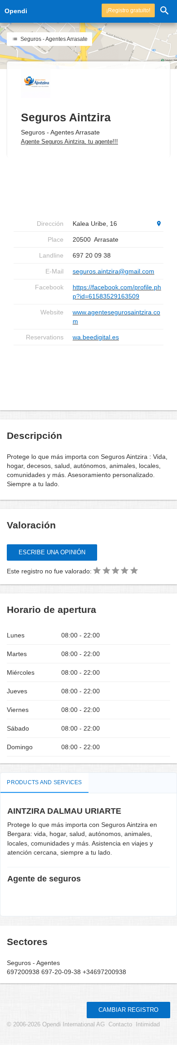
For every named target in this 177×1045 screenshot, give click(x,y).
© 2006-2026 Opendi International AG (56, 1024)
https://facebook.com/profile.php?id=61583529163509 (117, 292)
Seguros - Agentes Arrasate (53, 39)
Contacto (120, 1024)
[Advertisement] (88, 374)
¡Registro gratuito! (128, 10)
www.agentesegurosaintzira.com (116, 317)
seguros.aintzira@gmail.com (113, 271)
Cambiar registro (128, 1009)
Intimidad (148, 1024)
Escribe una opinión (52, 552)
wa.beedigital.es (96, 337)
